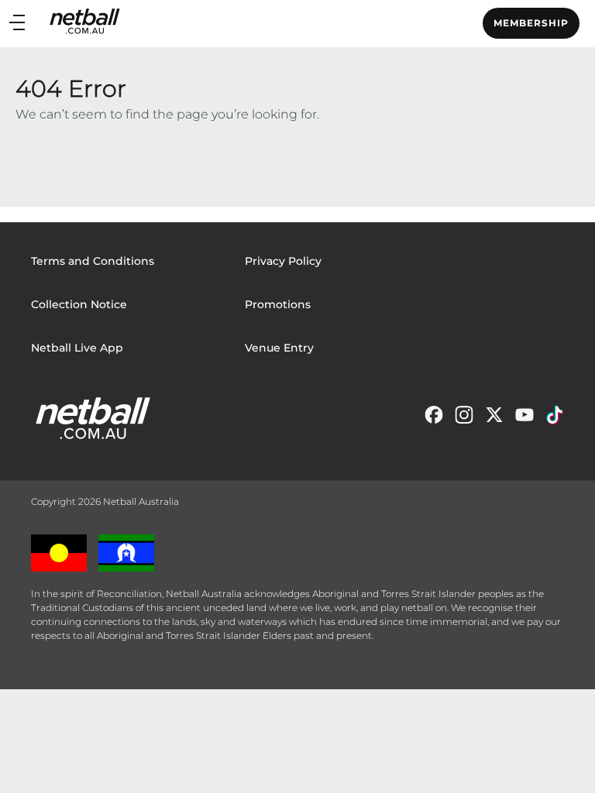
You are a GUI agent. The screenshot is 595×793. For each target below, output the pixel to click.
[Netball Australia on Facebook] (434, 418)
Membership (531, 23)
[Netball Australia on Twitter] (494, 418)
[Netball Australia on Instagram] (464, 418)
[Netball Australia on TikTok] (554, 418)
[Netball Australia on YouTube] (524, 418)
